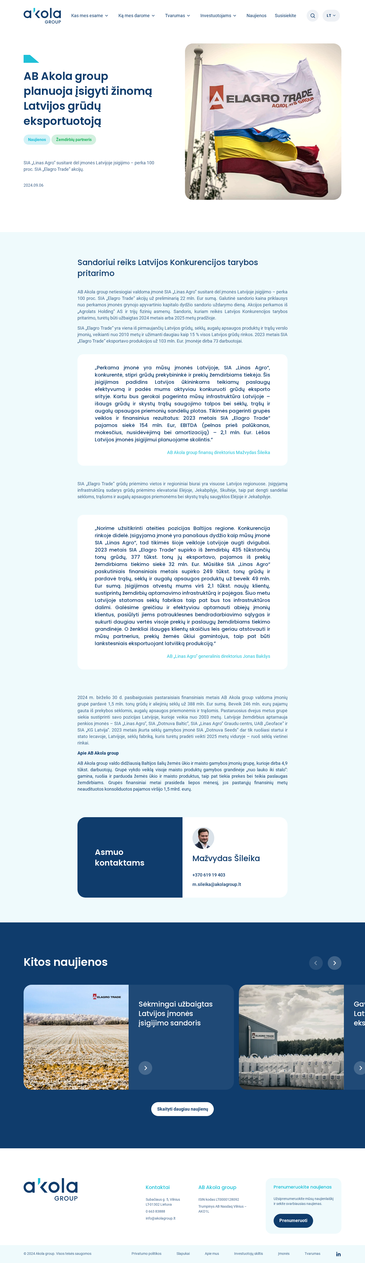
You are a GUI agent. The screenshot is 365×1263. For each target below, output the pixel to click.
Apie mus (212, 1254)
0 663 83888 (155, 1211)
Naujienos (256, 15)
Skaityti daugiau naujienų (182, 1109)
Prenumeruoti (293, 1220)
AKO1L (203, 1211)
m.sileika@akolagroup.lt (216, 884)
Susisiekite (285, 15)
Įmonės (284, 1254)
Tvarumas (312, 1254)
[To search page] (313, 16)
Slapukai (183, 1254)
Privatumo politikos (146, 1254)
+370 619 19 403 (208, 874)
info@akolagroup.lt (161, 1218)
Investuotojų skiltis (248, 1254)
